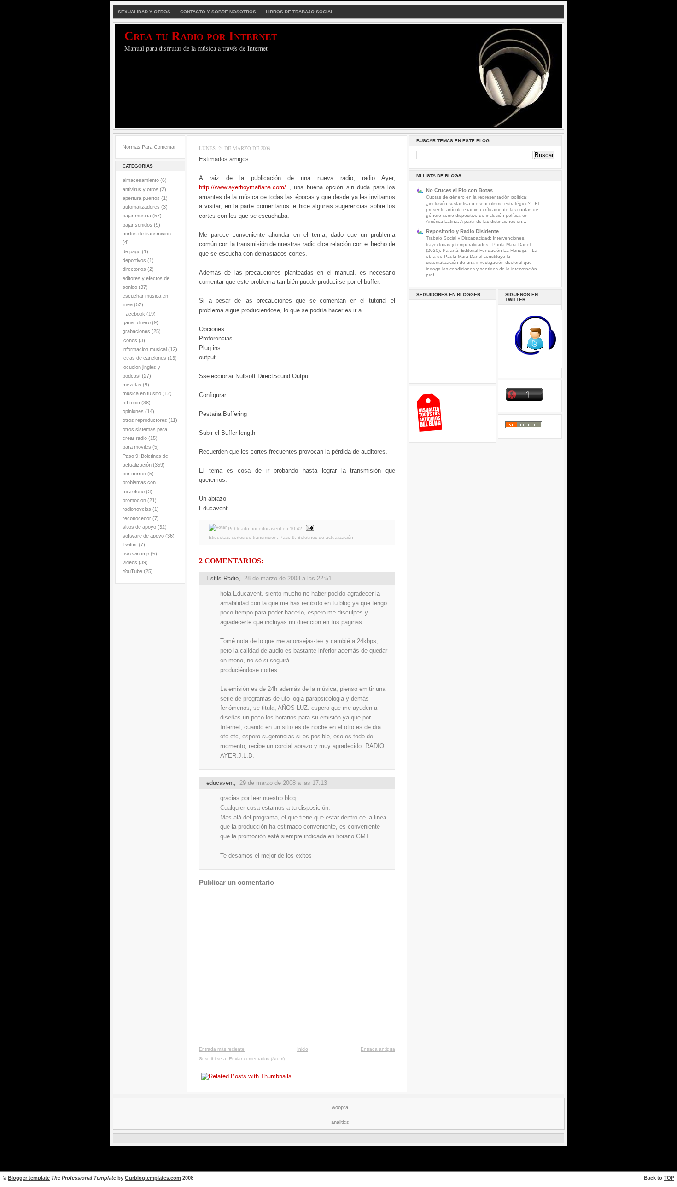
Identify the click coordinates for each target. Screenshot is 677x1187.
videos (130, 562)
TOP (669, 1178)
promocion (134, 500)
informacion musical (145, 349)
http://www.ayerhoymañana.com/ (242, 187)
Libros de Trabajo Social (299, 11)
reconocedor (137, 518)
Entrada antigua (378, 1049)
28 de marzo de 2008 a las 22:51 (288, 578)
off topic (131, 402)
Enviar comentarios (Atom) (257, 1058)
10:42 (296, 528)
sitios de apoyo (139, 527)
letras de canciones (144, 358)
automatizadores (141, 207)
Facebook (134, 313)
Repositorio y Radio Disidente (462, 231)
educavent (220, 782)
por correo (134, 473)
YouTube (132, 571)
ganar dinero (137, 322)
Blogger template (29, 1178)
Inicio (302, 1049)
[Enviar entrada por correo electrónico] (308, 528)
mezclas (132, 384)
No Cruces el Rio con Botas (459, 190)
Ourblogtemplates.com (153, 1178)
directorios (134, 269)
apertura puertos (141, 198)
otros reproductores (145, 420)
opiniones (133, 411)
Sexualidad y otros (144, 11)
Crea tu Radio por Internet (200, 36)
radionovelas (137, 509)
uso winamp (136, 553)
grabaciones (136, 331)
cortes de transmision (147, 233)
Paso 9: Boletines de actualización (316, 537)
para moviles (137, 447)
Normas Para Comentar (149, 147)
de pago (131, 251)
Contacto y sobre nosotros (218, 11)
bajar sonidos (137, 225)
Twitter (130, 544)
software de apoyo (143, 535)
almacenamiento (141, 180)
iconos (130, 340)
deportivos (134, 260)
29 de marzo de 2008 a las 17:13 (283, 782)
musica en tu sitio (142, 393)
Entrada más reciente (222, 1049)
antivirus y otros (140, 189)
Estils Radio (222, 578)
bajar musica (137, 215)
